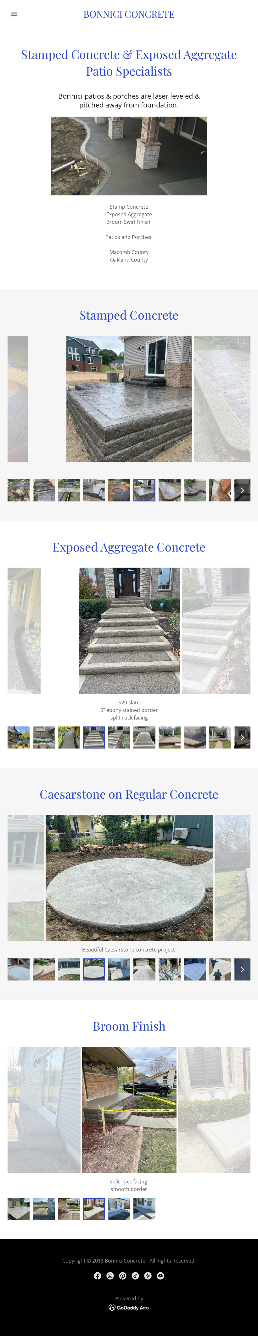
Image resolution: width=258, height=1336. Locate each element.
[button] (26, 14)
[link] (129, 15)
